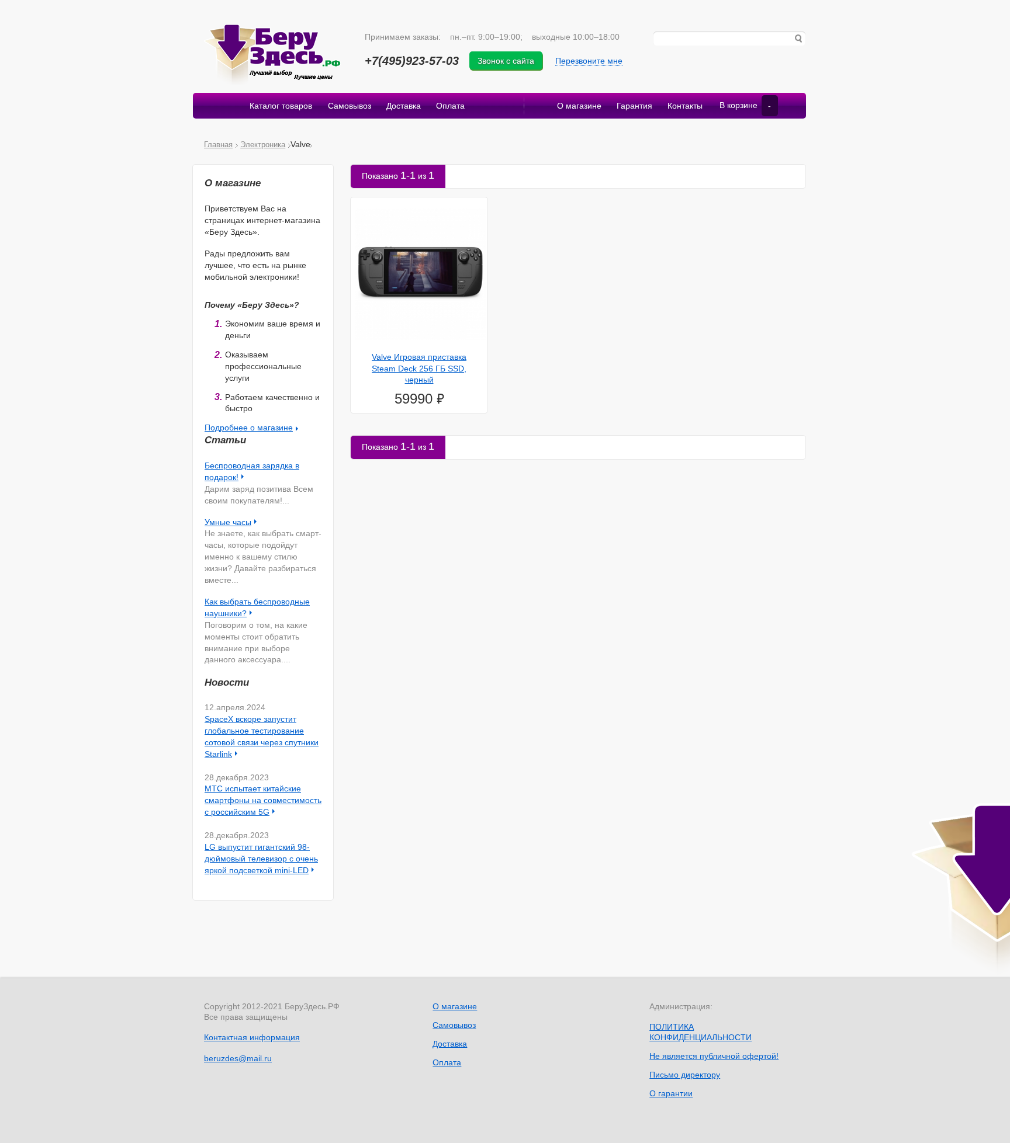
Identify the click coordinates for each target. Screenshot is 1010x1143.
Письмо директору (684, 1074)
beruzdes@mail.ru (238, 1058)
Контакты (685, 105)
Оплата (450, 105)
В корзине (745, 105)
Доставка (403, 105)
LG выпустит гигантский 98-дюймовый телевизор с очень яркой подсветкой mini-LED (261, 858)
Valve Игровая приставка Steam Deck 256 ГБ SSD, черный (419, 368)
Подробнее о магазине (249, 427)
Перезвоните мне (588, 60)
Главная (218, 144)
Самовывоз (349, 105)
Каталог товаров (281, 105)
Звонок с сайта (506, 60)
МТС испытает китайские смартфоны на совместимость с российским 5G (263, 800)
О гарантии (671, 1093)
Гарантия (634, 105)
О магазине (579, 105)
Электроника (262, 144)
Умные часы (228, 522)
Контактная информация (252, 1037)
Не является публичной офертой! (714, 1056)
